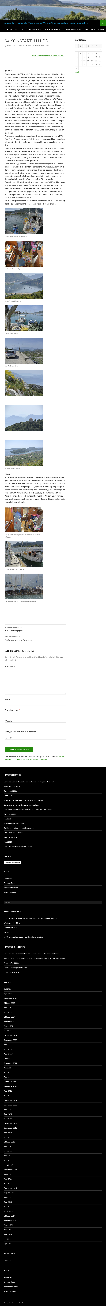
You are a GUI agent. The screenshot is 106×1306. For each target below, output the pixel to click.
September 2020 (10, 1105)
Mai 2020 (8, 1119)
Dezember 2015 (10, 1188)
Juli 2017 (7, 1156)
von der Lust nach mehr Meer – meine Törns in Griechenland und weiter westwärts (46, 23)
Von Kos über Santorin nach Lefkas (18, 846)
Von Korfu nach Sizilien (13, 833)
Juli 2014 (7, 1230)
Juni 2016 (8, 1179)
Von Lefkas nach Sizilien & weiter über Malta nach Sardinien (28, 809)
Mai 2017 (8, 1160)
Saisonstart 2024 (10, 837)
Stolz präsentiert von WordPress (15, 1303)
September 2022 (10, 1063)
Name (8, 699)
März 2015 (8, 1211)
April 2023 (8, 1054)
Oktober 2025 (9, 1003)
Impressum (19, 29)
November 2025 (10, 998)
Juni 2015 (8, 1202)
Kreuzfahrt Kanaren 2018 (53, 29)
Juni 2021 (8, 1091)
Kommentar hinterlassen (38, 46)
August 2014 (9, 1225)
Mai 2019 (8, 1137)
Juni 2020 (8, 1114)
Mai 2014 (8, 1239)
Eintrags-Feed (9, 883)
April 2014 (8, 1243)
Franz (21, 46)
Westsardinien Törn (12, 786)
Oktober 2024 (9, 1017)
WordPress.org (10, 892)
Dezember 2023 (10, 1035)
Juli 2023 (7, 1045)
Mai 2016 (8, 1183)
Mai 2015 (8, 1206)
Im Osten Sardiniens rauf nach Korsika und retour (24, 800)
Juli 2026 (7, 989)
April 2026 (8, 994)
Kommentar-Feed (11, 888)
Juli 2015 (7, 1197)
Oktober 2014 (9, 1216)
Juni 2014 (8, 1234)
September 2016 (10, 1169)
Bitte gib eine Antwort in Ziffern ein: (20, 731)
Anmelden (8, 878)
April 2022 (8, 1077)
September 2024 (10, 1021)
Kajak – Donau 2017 (34, 29)
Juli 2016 (7, 1174)
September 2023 (10, 1040)
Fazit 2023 (8, 842)
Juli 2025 (7, 1007)
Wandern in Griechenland (94, 29)
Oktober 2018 (9, 1142)
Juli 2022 (7, 1068)
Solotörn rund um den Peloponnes (18, 638)
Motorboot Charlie (73, 29)
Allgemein (8, 1260)
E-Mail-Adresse (12, 710)
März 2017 (8, 1165)
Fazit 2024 (8, 819)
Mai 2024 (8, 1031)
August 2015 (9, 1193)
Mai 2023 (8, 1049)
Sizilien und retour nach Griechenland (19, 828)
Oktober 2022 (9, 1058)
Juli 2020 (7, 1109)
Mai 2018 (8, 1151)
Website (8, 721)
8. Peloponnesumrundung (14, 823)
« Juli (77, 72)
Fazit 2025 (8, 796)
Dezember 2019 (10, 1123)
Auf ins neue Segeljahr (13, 629)
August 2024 (9, 1026)
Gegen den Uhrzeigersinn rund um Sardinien (21, 805)
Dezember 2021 (10, 1082)
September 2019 (10, 1128)
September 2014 (10, 1220)
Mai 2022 (8, 1072)
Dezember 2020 (10, 1100)
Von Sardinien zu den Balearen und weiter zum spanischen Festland (31, 782)
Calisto (9, 29)
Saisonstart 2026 (10, 791)
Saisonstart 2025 (10, 814)
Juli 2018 (7, 1146)
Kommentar (11, 666)
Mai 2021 (8, 1095)
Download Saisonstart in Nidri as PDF (47, 55)
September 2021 (10, 1086)
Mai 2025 (8, 1012)
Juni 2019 (8, 1132)
